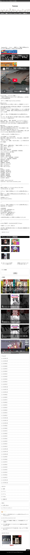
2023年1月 (5, 446)
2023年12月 (5, 417)
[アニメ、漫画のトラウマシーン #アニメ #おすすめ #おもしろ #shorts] (5, 256)
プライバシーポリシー (7, 507)
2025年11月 (5, 358)
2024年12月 (5, 386)
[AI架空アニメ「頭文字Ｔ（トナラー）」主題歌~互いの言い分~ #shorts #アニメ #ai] (5, 249)
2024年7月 (5, 399)
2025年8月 (5, 366)
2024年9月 (5, 394)
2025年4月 (5, 376)
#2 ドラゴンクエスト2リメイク (9, 518)
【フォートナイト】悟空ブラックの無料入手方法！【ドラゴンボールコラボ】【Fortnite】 (7, 263)
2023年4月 (5, 438)
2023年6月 (5, 433)
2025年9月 (5, 363)
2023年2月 (5, 443)
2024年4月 (5, 407)
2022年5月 (5, 467)
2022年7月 (5, 461)
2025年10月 (5, 361)
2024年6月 (5, 402)
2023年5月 (5, 436)
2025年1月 (5, 384)
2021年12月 (5, 480)
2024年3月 (5, 410)
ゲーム (15, 13)
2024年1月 (5, 415)
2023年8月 (5, 428)
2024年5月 (5, 405)
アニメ (10, 13)
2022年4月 (5, 469)
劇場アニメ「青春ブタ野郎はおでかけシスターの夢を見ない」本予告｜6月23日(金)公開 (15, 57)
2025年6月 (5, 371)
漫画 (6, 13)
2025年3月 (5, 379)
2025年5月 (5, 373)
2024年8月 (5, 397)
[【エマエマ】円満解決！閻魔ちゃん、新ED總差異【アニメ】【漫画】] (15, 241)
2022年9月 (5, 456)
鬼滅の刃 (25, 13)
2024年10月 (5, 392)
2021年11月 (5, 482)
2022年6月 (5, 464)
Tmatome (5, 511)
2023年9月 (5, 425)
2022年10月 (5, 454)
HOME (2, 13)
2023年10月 (5, 423)
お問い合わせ (6, 505)
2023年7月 (5, 430)
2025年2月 (5, 381)
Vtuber (20, 13)
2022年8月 (5, 459)
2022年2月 (5, 474)
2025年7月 (5, 368)
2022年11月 (5, 451)
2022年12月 (5, 449)
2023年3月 (5, 441)
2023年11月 (5, 420)
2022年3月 (5, 472)
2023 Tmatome (13, 552)
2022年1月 (5, 477)
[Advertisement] (15, 30)
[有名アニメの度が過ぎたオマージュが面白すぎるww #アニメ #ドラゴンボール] (5, 241)
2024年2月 (5, 412)
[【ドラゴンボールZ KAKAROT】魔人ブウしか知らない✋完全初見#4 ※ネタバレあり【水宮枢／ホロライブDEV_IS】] (15, 249)
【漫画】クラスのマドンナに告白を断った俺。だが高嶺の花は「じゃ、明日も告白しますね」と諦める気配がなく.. (22, 263)
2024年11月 (5, 389)
